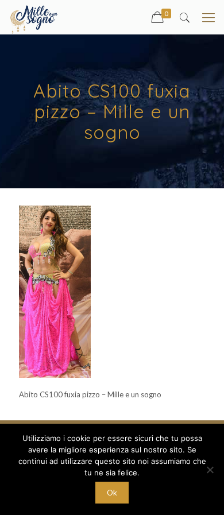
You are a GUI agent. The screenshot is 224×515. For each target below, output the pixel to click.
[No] (209, 469)
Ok (112, 492)
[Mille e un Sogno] (35, 17)
